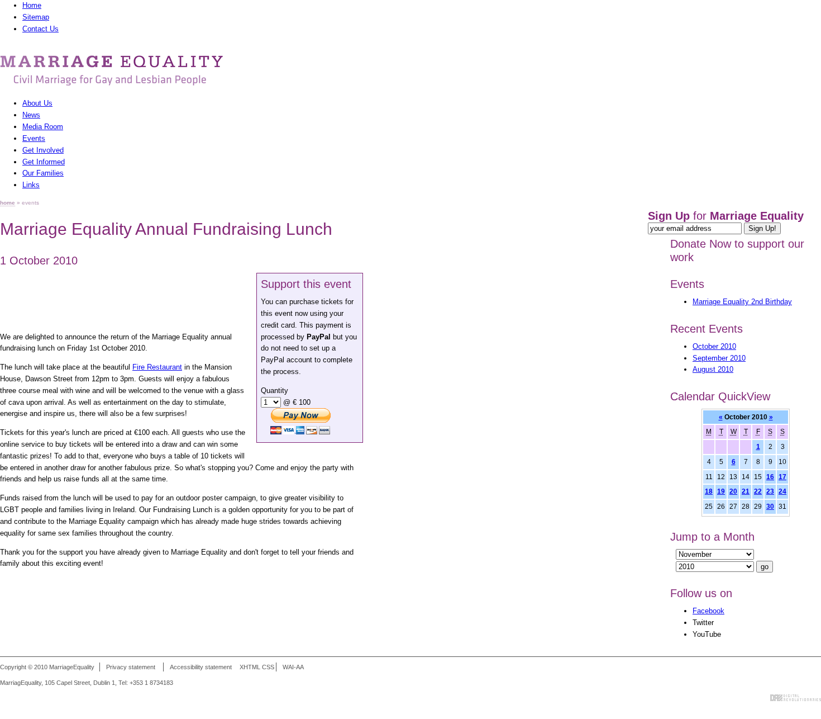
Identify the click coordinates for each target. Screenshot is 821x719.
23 (770, 491)
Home (31, 5)
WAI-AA (293, 667)
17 (782, 476)
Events (687, 284)
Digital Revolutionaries (795, 697)
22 (758, 491)
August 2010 (713, 369)
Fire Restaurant (157, 367)
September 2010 (719, 358)
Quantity (274, 390)
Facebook (708, 611)
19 (721, 491)
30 (770, 506)
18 (709, 491)
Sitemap (35, 17)
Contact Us (40, 29)
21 (746, 491)
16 (770, 476)
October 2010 (714, 346)
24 (782, 491)
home (7, 203)
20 (733, 491)
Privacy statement (130, 667)
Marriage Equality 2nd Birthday (742, 301)
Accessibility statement (201, 667)
